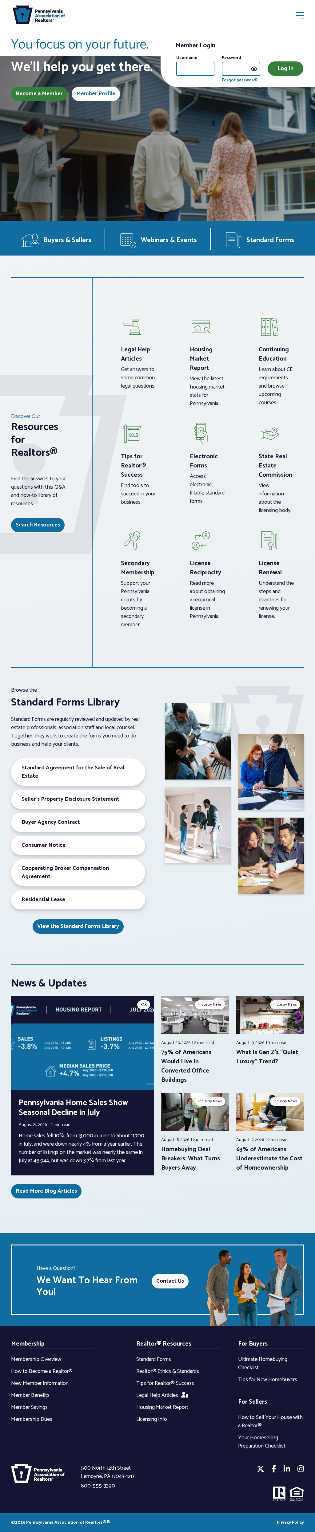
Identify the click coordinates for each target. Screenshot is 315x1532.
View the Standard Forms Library (78, 926)
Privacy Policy (290, 1522)
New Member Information (40, 1383)
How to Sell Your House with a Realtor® (270, 1421)
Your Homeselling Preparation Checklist (261, 1442)
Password (231, 57)
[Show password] (254, 68)
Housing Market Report (162, 1407)
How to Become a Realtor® (42, 1371)
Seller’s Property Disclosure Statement (70, 799)
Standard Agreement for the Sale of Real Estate (73, 772)
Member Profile (95, 93)
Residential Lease (43, 899)
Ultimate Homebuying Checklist (262, 1363)
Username (186, 57)
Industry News (210, 1004)
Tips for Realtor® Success (165, 1383)
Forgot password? (240, 80)
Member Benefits (30, 1395)
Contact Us (170, 1281)
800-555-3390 (98, 1486)
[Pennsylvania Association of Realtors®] (39, 16)
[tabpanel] (195, 1040)
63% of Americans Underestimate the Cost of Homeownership (269, 1158)
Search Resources (38, 525)
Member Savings (29, 1407)
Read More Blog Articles (46, 1191)
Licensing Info (151, 1419)
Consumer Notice (44, 845)
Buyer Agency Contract (51, 822)
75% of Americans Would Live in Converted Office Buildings (186, 1066)
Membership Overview (36, 1359)
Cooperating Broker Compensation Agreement (65, 872)
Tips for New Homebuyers (267, 1379)
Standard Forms (153, 1359)
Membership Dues (31, 1419)
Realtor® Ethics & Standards (167, 1371)
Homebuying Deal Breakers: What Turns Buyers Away (190, 1158)
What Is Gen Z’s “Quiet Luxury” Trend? (267, 1057)
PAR (144, 1004)
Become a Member (39, 93)
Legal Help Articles (157, 1395)
